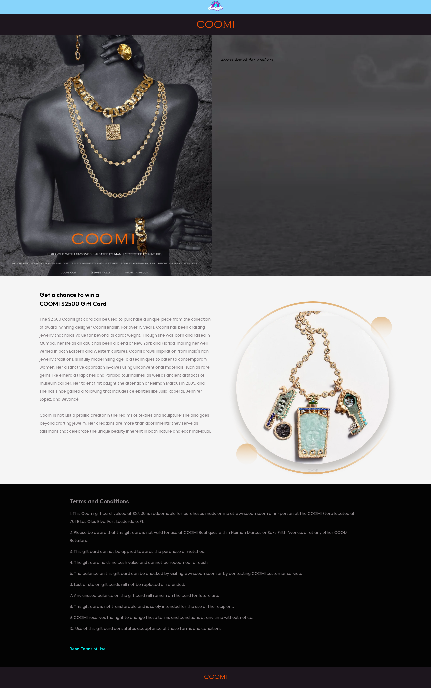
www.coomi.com (251, 513)
